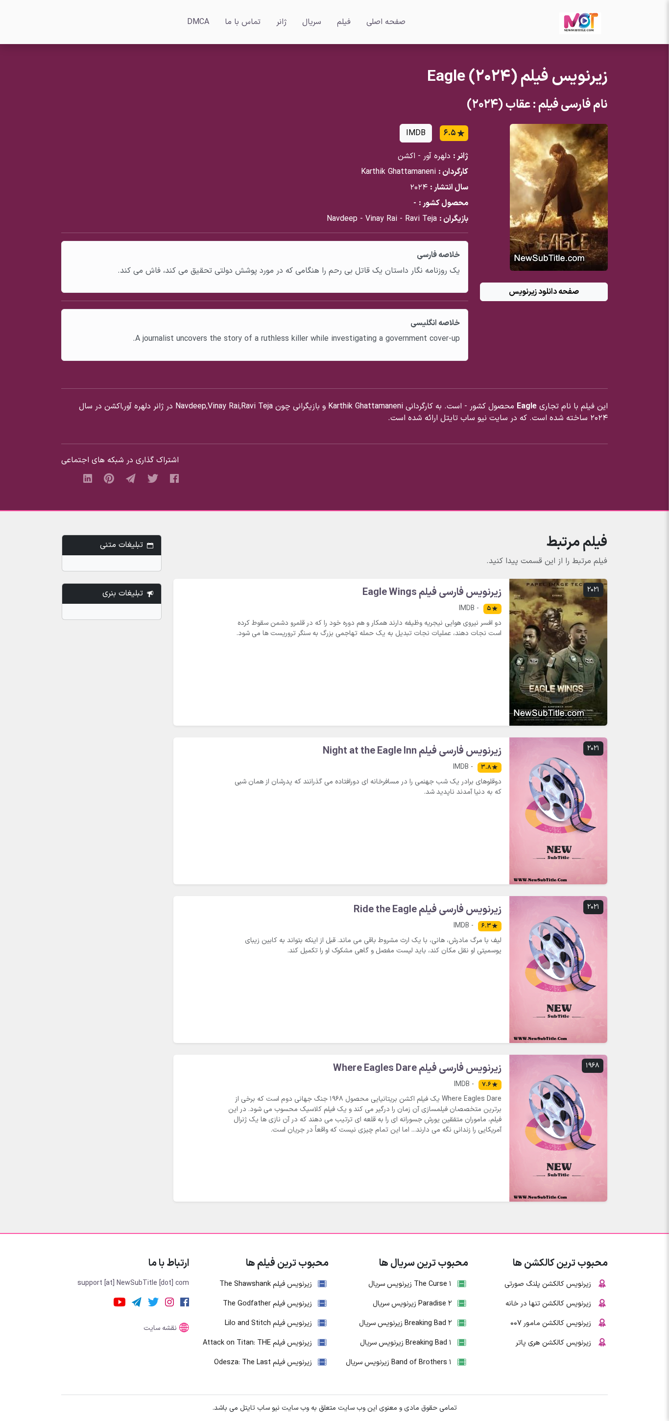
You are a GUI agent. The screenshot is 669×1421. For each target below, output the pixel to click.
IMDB (416, 133)
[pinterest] (109, 478)
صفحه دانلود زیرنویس (544, 292)
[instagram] (169, 1301)
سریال (311, 22)
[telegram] (131, 478)
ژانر (281, 22)
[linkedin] (87, 478)
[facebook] (174, 478)
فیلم (344, 22)
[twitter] (152, 478)
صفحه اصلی (386, 22)
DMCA (198, 22)
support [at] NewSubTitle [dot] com (133, 1283)
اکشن (406, 156)
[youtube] (119, 1301)
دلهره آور (437, 156)
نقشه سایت (160, 1328)
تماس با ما (243, 22)
